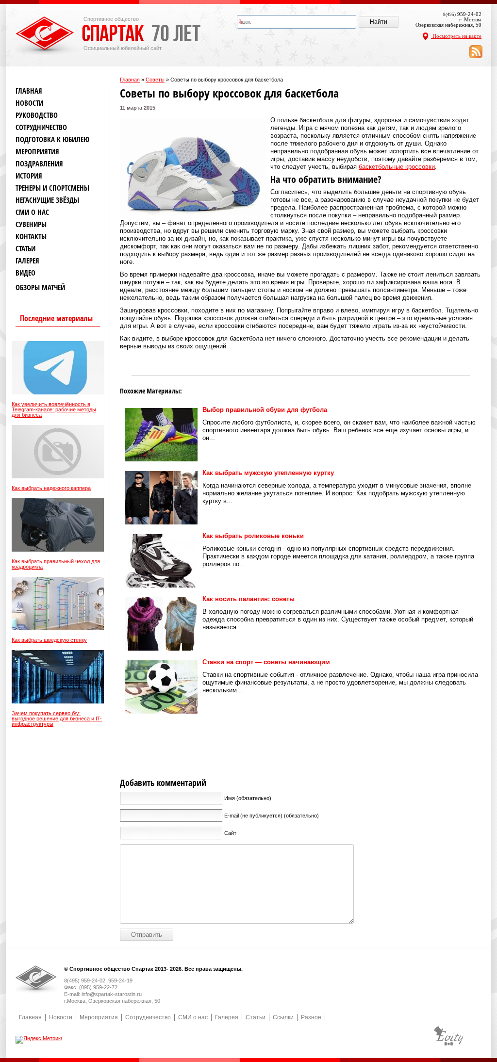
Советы (155, 79)
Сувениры (31, 224)
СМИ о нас (32, 212)
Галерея (27, 260)
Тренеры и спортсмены (52, 188)
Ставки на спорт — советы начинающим (266, 662)
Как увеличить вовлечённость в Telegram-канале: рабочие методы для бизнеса (54, 410)
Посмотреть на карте (456, 36)
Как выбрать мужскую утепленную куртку (268, 472)
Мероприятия (37, 151)
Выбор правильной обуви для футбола (264, 409)
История (29, 176)
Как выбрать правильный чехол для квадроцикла (56, 564)
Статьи (25, 248)
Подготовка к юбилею (52, 139)
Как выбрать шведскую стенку (49, 640)
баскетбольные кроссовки (397, 166)
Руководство (37, 115)
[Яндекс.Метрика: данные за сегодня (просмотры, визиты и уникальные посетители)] (40, 1040)
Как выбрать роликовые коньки (253, 535)
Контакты (31, 236)
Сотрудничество (41, 127)
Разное (311, 1017)
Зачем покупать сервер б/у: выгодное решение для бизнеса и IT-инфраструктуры (57, 719)
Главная (130, 79)
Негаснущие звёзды (47, 200)
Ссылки (283, 1017)
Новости (29, 103)
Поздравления (39, 163)
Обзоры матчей (40, 287)
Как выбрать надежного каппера (51, 488)
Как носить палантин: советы (248, 599)
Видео (25, 273)
